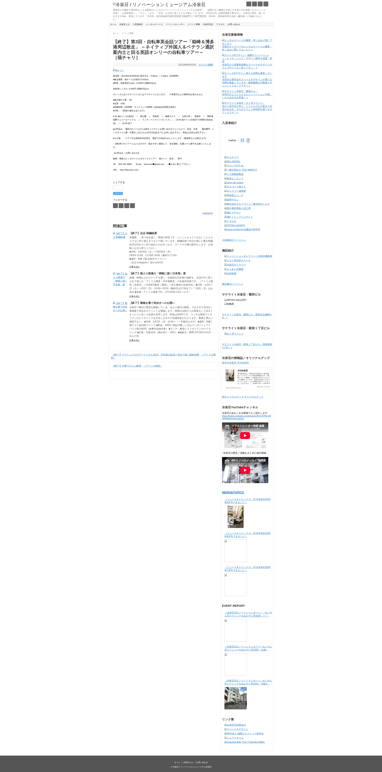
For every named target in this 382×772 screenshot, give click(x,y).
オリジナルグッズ (253, 397)
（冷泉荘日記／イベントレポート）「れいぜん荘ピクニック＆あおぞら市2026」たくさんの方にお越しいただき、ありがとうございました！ (248, 614)
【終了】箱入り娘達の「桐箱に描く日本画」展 (157, 273)
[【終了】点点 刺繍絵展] (120, 239)
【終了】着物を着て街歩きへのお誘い (152, 302)
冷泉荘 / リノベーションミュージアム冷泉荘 (192, 767)
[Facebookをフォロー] (254, 3)
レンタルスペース (154, 24)
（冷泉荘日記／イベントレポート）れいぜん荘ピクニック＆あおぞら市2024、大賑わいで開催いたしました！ (248, 682)
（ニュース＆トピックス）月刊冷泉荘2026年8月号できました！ (247, 535)
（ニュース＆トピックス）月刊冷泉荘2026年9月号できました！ (247, 501)
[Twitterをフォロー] (248, 3)
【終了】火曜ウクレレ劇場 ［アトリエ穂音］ (137, 366)
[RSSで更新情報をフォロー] (265, 3)
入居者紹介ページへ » (233, 240)
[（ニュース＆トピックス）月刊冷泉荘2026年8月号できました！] (235, 551)
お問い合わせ (234, 24)
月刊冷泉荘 (243, 362)
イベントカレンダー (175, 24)
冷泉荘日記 (208, 24)
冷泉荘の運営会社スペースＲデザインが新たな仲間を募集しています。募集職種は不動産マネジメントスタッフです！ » (247, 82)
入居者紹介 (138, 24)
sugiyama (207, 213)
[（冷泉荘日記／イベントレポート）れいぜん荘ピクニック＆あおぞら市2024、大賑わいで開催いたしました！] (235, 698)
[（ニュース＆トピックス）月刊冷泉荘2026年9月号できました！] (235, 517)
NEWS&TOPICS (233, 492)
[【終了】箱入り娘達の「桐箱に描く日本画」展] (120, 279)
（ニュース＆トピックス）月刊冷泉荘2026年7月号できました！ (247, 569)
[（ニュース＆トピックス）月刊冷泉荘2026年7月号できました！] (235, 585)
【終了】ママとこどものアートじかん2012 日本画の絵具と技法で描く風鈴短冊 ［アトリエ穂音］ (163, 356)
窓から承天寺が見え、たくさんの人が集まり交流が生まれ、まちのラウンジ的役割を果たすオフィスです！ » (247, 109)
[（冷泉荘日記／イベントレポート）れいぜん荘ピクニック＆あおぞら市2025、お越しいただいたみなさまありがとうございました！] (235, 664)
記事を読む (134, 267)
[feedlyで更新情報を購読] (260, 3)
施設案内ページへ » (232, 284)
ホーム (113, 24)
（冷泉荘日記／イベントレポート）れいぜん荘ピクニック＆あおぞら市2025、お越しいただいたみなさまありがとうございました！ (248, 648)
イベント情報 (193, 24)
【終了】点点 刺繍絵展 (143, 233)
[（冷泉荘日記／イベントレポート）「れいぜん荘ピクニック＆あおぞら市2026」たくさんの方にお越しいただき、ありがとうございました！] (235, 630)
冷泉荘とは (124, 24)
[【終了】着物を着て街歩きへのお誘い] (120, 309)
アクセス (220, 24)
